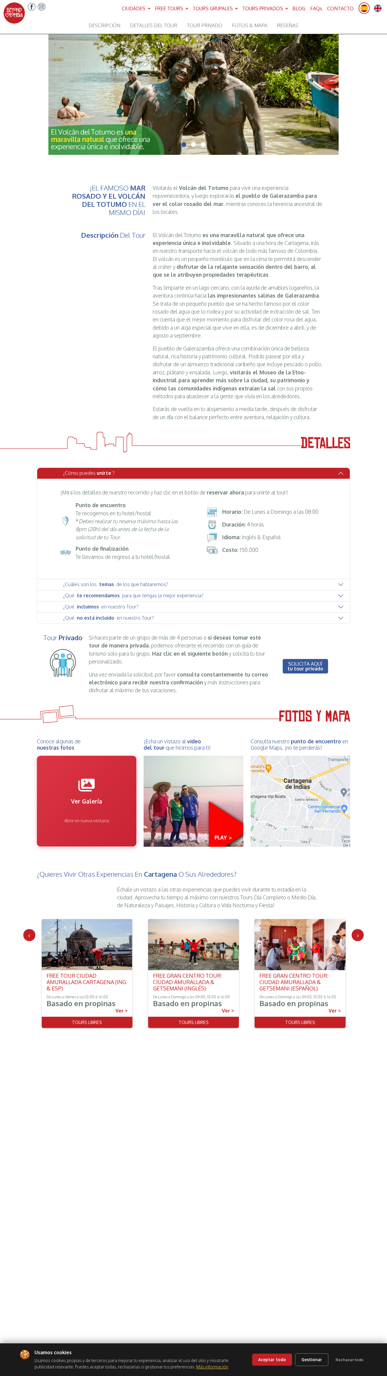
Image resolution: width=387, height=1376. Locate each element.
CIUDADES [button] (134, 8)
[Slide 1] (183, 144)
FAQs (316, 8)
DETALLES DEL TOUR (153, 25)
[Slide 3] (203, 144)
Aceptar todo (272, 1359)
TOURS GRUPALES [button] (213, 8)
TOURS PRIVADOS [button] (263, 8)
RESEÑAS (287, 25)
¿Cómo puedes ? (89, 473)
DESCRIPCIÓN (104, 25)
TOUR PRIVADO (204, 25)
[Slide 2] (193, 144)
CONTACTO (340, 8)
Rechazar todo (349, 1359)
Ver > (121, 1011)
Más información (212, 1366)
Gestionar (311, 1359)
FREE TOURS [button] (169, 8)
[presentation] (29, 935)
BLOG (298, 8)
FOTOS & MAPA (249, 25)
